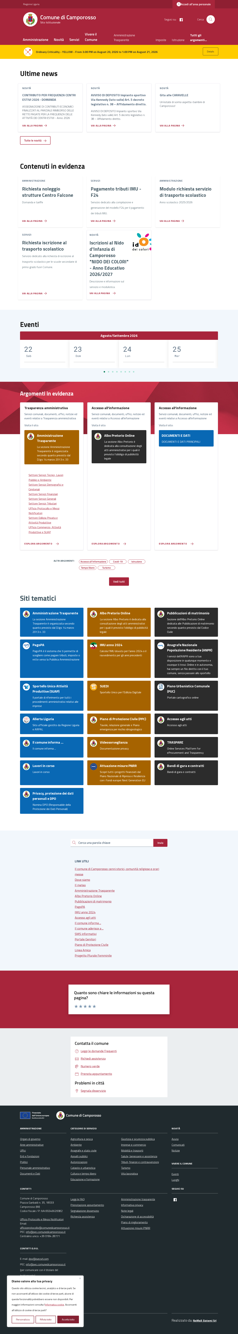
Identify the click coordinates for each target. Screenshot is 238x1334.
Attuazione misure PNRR (135, 1228)
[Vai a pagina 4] (117, 371)
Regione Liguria (31, 4)
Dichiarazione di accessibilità (137, 1216)
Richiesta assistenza (83, 1216)
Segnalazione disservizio (85, 1211)
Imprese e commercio (133, 1145)
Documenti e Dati (30, 1173)
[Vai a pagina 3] (112, 371)
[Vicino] (80, 1278)
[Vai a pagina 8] (133, 371)
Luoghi (175, 1180)
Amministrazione (35, 39)
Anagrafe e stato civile (84, 1150)
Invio (160, 843)
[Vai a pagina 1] (104, 371)
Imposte (161, 40)
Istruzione (178, 40)
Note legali (127, 1211)
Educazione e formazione (85, 1179)
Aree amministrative (32, 1145)
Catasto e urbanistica (83, 1168)
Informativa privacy (132, 1205)
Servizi (74, 39)
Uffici (23, 1150)
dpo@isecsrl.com (39, 1259)
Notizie (176, 1150)
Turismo (125, 1168)
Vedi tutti (119, 581)
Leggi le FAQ (78, 1199)
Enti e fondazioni (29, 1156)
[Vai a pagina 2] (108, 371)
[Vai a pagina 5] (121, 371)
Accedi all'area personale (196, 4)
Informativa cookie (54, 1304)
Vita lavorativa (129, 1173)
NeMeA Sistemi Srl (204, 1320)
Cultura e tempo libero (83, 1173)
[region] (45, 1301)
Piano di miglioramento (134, 1222)
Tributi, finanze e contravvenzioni (140, 1162)
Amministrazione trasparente (138, 1199)
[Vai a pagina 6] (125, 371)
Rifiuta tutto (46, 1319)
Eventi (175, 1174)
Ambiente (76, 1145)
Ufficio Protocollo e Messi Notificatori (42, 1219)
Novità (59, 39)
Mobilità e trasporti (132, 1150)
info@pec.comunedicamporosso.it (46, 1232)
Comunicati (178, 1145)
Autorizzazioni (79, 1162)
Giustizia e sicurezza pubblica (138, 1139)
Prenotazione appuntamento (87, 1205)
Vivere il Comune (91, 36)
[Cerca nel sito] (210, 19)
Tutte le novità (33, 140)
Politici (24, 1162)
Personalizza (23, 1319)
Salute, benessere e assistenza (139, 1156)
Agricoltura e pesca (82, 1139)
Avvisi (175, 1139)
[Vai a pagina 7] (129, 371)
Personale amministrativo (35, 1168)
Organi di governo (30, 1139)
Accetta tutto (68, 1319)
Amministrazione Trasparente (124, 37)
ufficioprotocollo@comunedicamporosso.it (45, 1228)
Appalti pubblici (79, 1156)
